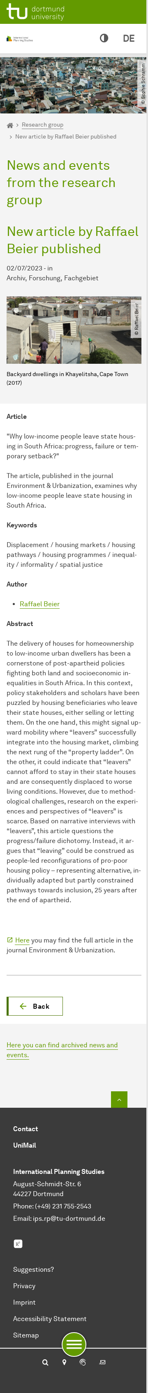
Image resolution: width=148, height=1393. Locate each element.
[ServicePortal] (82, 1363)
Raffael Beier (40, 604)
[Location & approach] (64, 1363)
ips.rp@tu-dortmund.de (69, 1218)
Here (22, 940)
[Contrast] (104, 38)
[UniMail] (102, 1363)
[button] (35, 1006)
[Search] (45, 1363)
